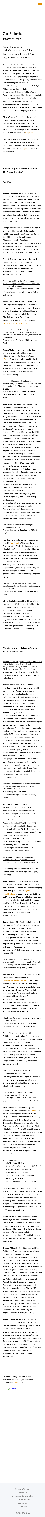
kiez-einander (14, 543)
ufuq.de (6, 359)
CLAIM (33, 1111)
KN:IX (17, 1383)
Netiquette (22, 1492)
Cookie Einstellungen (22, 1499)
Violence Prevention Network (15, 981)
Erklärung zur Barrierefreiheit (22, 1496)
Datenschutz (22, 1503)
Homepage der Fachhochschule (15, 323)
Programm (29, 133)
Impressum (22, 1506)
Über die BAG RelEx (22, 1489)
